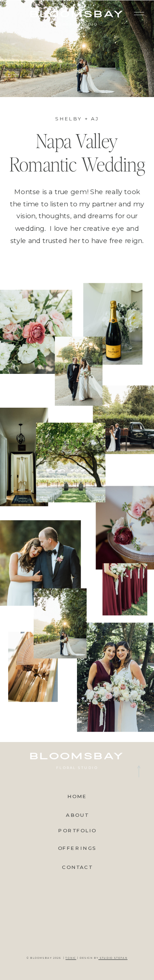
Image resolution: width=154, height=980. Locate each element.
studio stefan (112, 958)
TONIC (71, 958)
